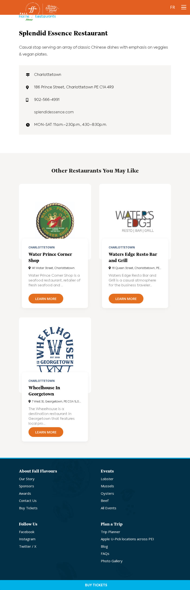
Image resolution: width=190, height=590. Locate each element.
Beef (104, 500)
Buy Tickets (28, 508)
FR (172, 7)
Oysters (107, 493)
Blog (104, 546)
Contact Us (28, 500)
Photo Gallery (112, 561)
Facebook (26, 531)
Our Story (27, 478)
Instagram (27, 539)
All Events (108, 508)
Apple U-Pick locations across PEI (127, 539)
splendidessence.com (54, 112)
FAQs (105, 553)
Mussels (107, 486)
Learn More (46, 298)
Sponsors (26, 486)
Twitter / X (27, 546)
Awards (25, 493)
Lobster (107, 478)
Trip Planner (110, 531)
